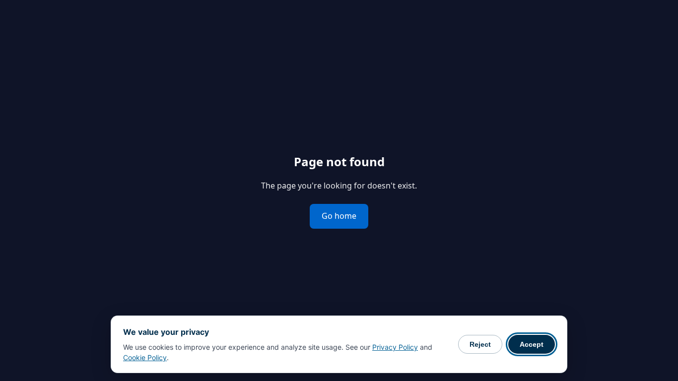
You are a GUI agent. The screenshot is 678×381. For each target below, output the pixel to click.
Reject (480, 344)
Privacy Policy (395, 347)
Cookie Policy (145, 357)
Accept (531, 344)
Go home (339, 215)
